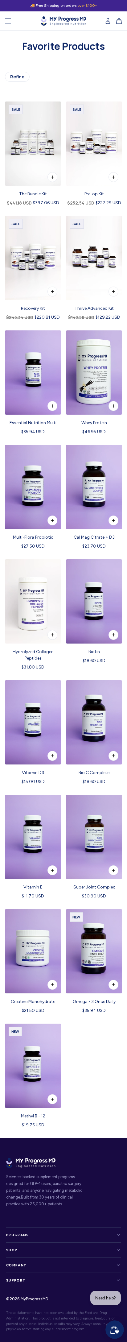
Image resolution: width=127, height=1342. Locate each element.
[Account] (108, 21)
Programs (17, 1235)
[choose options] (52, 177)
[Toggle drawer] (8, 21)
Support (15, 1280)
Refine (17, 77)
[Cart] (119, 21)
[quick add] (113, 291)
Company (16, 1265)
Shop (11, 1250)
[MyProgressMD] (63, 21)
